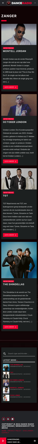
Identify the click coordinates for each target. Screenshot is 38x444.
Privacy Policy (14, 431)
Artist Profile (8, 48)
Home (4, 431)
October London (14, 122)
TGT (5, 195)
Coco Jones (15, 395)
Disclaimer (28, 431)
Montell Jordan (14, 51)
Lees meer (10, 87)
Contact (5, 432)
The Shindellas (13, 284)
